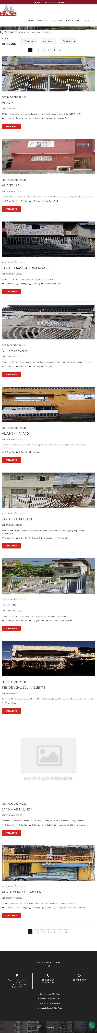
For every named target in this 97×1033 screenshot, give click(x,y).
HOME (31, 21)
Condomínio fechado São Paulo (49, 1008)
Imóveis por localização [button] (12, 1016)
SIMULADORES (72, 21)
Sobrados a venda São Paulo (49, 999)
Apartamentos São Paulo (50, 1003)
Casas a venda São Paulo (50, 994)
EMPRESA (42, 21)
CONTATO (88, 21)
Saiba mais (11, 126)
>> (60, 50)
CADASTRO (56, 21)
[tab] (48, 1016)
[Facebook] (48, 966)
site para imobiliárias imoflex (48, 1027)
